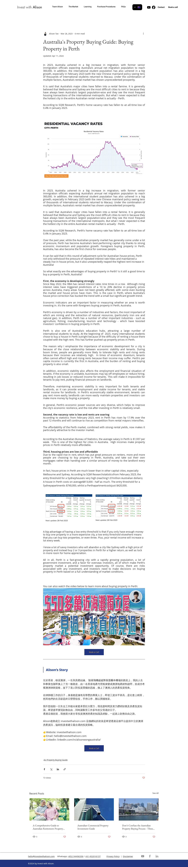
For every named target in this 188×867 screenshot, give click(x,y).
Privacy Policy (113, 856)
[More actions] (143, 33)
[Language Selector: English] (137, 7)
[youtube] (148, 7)
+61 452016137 (93, 856)
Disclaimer (128, 856)
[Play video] (94, 616)
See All (155, 793)
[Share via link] (64, 769)
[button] (59, 6)
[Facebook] (150, 856)
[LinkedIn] (157, 856)
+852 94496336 (75, 856)
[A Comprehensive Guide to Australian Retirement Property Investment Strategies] (49, 809)
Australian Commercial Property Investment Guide (92, 827)
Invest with (25, 7)
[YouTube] (143, 856)
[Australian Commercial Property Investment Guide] (94, 809)
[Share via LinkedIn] (58, 769)
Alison (37, 7)
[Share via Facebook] (44, 769)
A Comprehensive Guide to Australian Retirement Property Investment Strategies (48, 827)
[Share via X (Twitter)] (51, 769)
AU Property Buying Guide (56, 760)
